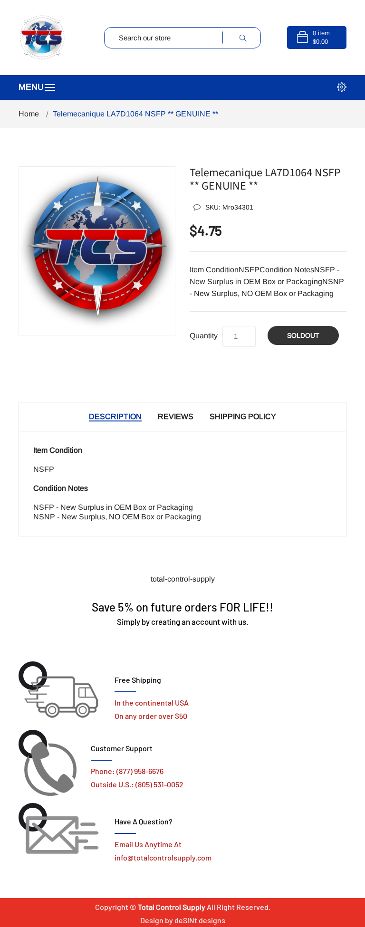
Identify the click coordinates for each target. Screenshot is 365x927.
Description (115, 416)
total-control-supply (183, 579)
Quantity (204, 336)
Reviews (175, 416)
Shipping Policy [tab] (243, 416)
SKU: (229, 207)
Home (29, 114)
